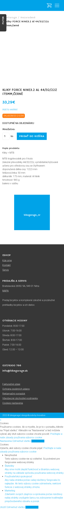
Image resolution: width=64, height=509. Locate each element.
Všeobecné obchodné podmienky (20, 398)
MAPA (5, 290)
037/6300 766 (11, 365)
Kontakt (6, 265)
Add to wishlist (9, 109)
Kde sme (7, 260)
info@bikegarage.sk (15, 370)
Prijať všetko (37, 441)
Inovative (41, 415)
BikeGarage (9, 17)
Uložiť (3, 507)
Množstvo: (8, 129)
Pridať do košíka (31, 136)
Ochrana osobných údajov (16, 389)
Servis (5, 270)
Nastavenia (6, 441)
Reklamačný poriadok (13, 393)
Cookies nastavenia (12, 403)
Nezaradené (27, 17)
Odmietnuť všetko (21, 441)
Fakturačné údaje (11, 384)
